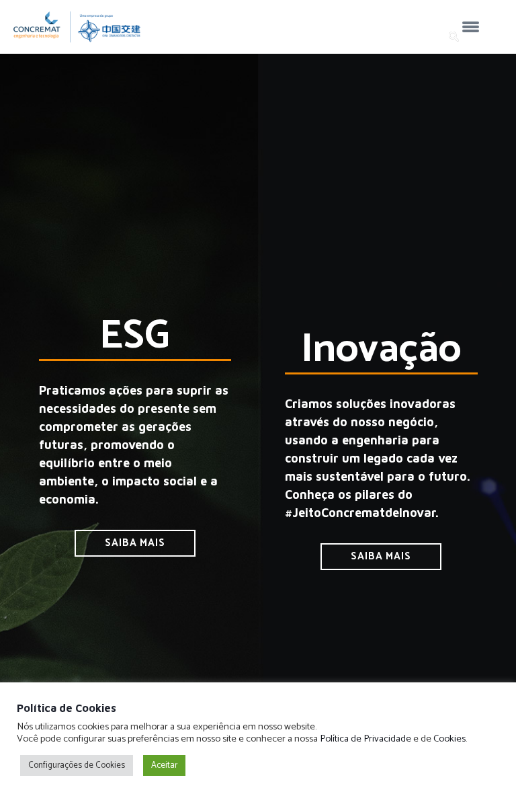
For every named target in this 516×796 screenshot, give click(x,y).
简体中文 (414, 37)
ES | (348, 37)
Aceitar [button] (164, 765)
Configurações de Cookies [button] (76, 765)
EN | (373, 37)
